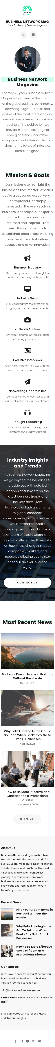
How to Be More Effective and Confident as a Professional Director (28, 796)
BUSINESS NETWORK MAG (27, 21)
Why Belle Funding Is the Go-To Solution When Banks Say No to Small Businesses (27, 735)
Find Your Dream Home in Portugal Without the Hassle (27, 676)
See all (29, 819)
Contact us (27, 582)
